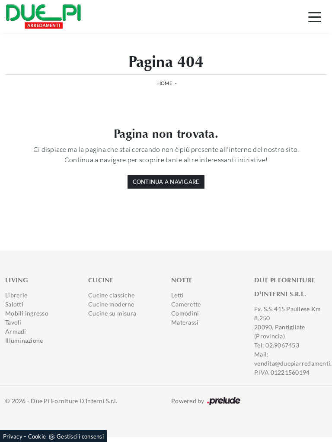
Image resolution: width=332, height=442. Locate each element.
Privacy (12, 436)
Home (164, 83)
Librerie (16, 295)
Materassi (184, 322)
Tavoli (13, 322)
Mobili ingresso (26, 313)
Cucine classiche (111, 295)
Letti (177, 295)
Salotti (14, 304)
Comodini (185, 313)
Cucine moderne (111, 304)
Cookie (37, 436)
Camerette (186, 304)
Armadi (15, 331)
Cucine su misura (112, 313)
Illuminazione (24, 340)
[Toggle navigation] (315, 16)
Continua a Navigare (166, 181)
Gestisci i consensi (80, 436)
